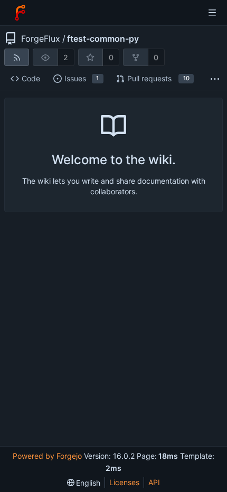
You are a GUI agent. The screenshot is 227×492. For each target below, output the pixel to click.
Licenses (124, 482)
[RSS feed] (16, 57)
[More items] (215, 79)
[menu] (84, 482)
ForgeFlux (40, 38)
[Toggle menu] (212, 12)
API (154, 482)
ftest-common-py (103, 38)
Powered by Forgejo (47, 455)
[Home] (20, 12)
